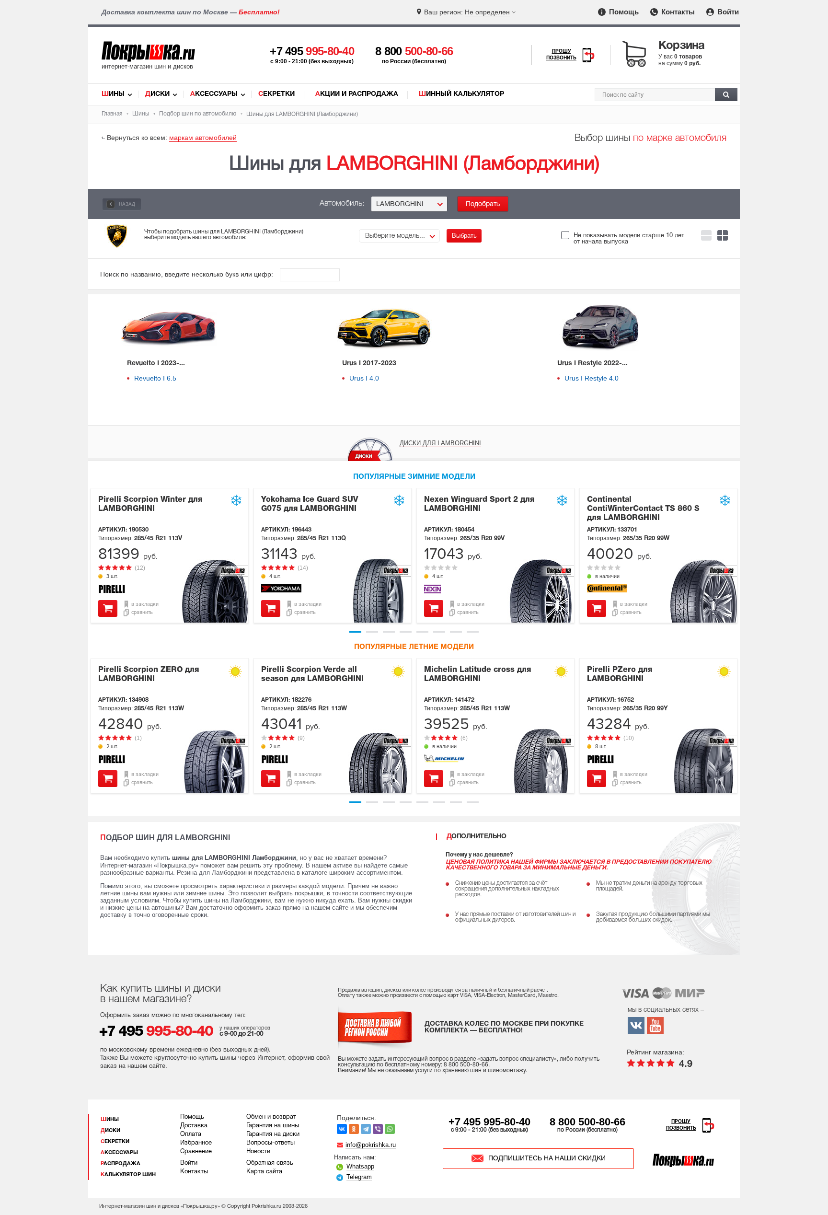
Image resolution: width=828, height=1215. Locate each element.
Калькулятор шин (128, 1174)
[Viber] (378, 1129)
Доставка (193, 1126)
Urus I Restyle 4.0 (591, 378)
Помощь (623, 12)
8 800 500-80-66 (587, 1121)
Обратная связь (269, 1163)
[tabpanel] (169, 555)
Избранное (196, 1143)
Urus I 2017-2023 (369, 363)
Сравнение (196, 1152)
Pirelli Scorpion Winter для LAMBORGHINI (150, 504)
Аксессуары (214, 94)
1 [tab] (355, 632)
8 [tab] (473, 632)
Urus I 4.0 (364, 378)
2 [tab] (372, 632)
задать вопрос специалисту (517, 1059)
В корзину (107, 608)
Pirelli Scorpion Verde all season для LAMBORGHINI (312, 675)
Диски (157, 94)
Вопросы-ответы (270, 1143)
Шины (113, 94)
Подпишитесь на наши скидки (547, 1159)
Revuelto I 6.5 (155, 378)
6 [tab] (439, 632)
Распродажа (120, 1163)
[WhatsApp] (390, 1129)
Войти (727, 12)
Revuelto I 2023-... (156, 363)
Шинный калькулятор (461, 94)
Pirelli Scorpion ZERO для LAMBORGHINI (148, 675)
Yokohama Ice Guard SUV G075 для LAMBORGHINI (309, 504)
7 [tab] (456, 632)
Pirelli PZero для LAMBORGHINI (619, 675)
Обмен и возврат (271, 1117)
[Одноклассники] (354, 1129)
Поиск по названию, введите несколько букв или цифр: (187, 274)
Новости (258, 1152)
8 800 (414, 51)
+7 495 (312, 51)
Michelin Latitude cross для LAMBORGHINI (477, 675)
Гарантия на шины (272, 1126)
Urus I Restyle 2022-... (592, 363)
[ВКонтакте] (342, 1129)
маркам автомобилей (203, 137)
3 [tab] (389, 632)
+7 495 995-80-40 (489, 1121)
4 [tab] (406, 632)
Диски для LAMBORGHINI (440, 443)
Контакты (677, 12)
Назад (126, 204)
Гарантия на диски (272, 1134)
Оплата (190, 1134)
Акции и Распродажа (356, 94)
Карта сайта (264, 1172)
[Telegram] (366, 1129)
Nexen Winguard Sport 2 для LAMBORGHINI (479, 504)
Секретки (276, 94)
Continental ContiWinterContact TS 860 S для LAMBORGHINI (643, 509)
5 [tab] (422, 632)
